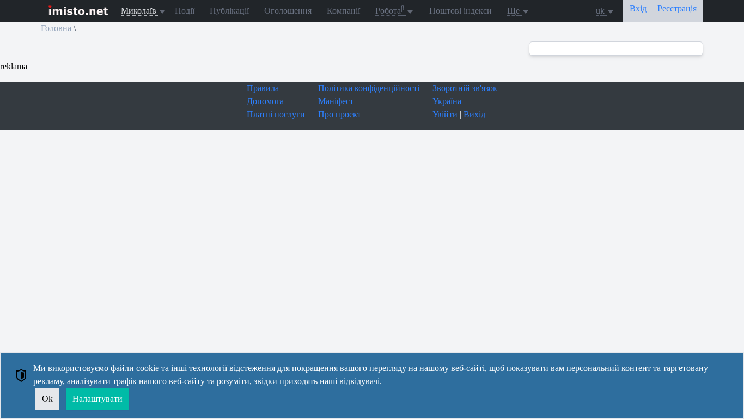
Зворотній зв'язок (464, 88)
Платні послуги (276, 114)
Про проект (339, 114)
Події (184, 10)
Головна (56, 28)
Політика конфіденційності (368, 88)
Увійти (445, 114)
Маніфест (335, 101)
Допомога (265, 101)
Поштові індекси (460, 10)
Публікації (229, 10)
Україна (446, 101)
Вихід (474, 114)
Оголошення (288, 10)
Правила (263, 88)
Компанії (343, 10)
